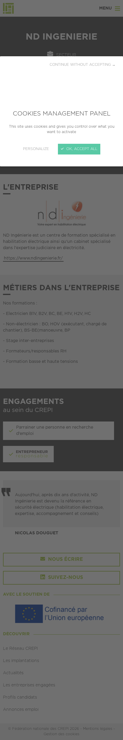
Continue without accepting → (83, 64)
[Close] (61, 370)
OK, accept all (81, 149)
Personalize (36, 149)
